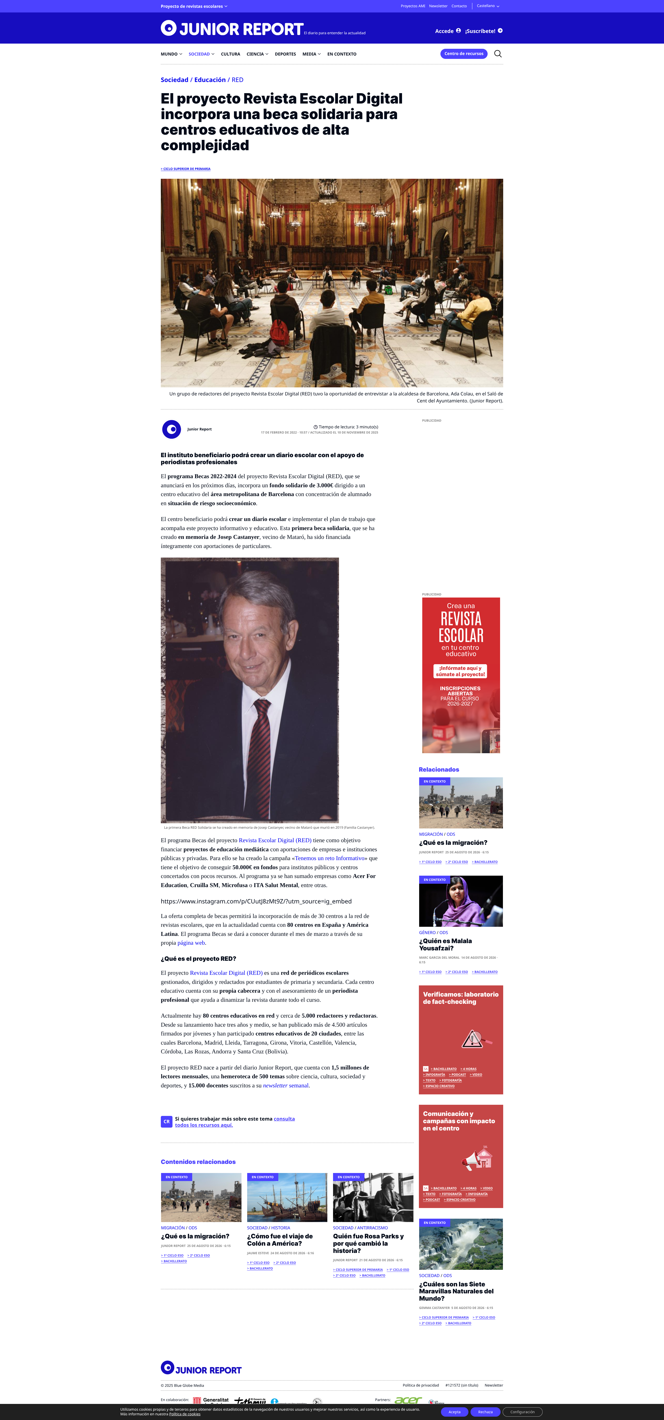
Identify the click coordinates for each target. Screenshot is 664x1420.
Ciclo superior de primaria (187, 169)
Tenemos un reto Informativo (330, 858)
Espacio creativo (440, 1086)
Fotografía (452, 1080)
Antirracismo (372, 1228)
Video (477, 1074)
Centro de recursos (464, 53)
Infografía (435, 1074)
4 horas (469, 1069)
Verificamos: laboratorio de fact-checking (461, 998)
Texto (430, 1080)
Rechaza (485, 1411)
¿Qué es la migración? (195, 1236)
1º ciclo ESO (174, 1255)
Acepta (455, 1411)
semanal (285, 1085)
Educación (210, 80)
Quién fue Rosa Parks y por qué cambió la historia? (368, 1243)
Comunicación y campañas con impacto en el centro (459, 1121)
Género (427, 932)
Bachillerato (175, 1261)
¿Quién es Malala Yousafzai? (445, 944)
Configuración (522, 1411)
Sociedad (175, 80)
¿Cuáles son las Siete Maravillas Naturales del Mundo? (456, 1291)
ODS (193, 1228)
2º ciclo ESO (200, 1255)
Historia (280, 1228)
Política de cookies (184, 1414)
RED (238, 80)
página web (191, 942)
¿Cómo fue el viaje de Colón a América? (280, 1239)
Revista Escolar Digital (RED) (275, 840)
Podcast (459, 1074)
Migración (173, 1228)
